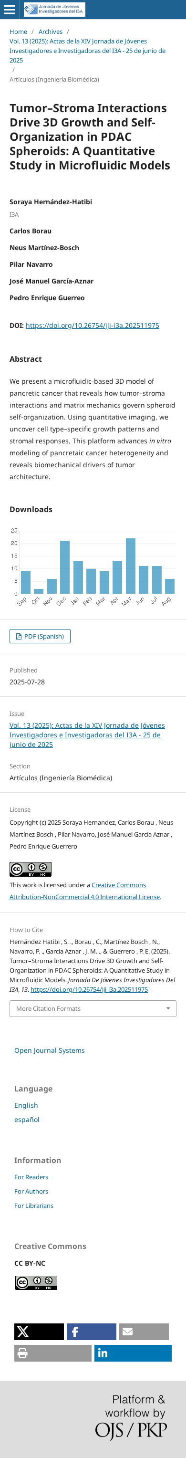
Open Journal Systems (49, 1050)
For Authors (31, 1191)
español (27, 1119)
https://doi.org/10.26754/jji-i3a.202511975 (92, 325)
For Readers (31, 1177)
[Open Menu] (9, 9)
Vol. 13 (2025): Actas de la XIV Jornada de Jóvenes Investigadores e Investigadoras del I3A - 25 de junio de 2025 (87, 50)
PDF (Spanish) (43, 636)
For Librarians (33, 1205)
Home (18, 31)
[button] (39, 1331)
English (26, 1105)
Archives (50, 31)
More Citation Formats (48, 1008)
